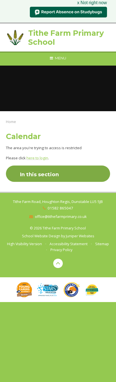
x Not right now (92, 2)
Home (11, 121)
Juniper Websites (80, 236)
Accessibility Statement (69, 244)
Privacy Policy (61, 249)
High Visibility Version (24, 244)
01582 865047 (60, 208)
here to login (37, 157)
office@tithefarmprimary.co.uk (61, 216)
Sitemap (102, 244)
